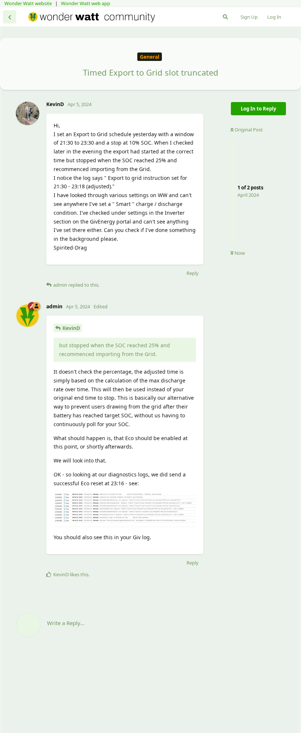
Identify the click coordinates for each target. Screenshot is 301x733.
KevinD (71, 327)
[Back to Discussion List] (9, 16)
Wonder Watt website (28, 3)
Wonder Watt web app (85, 3)
